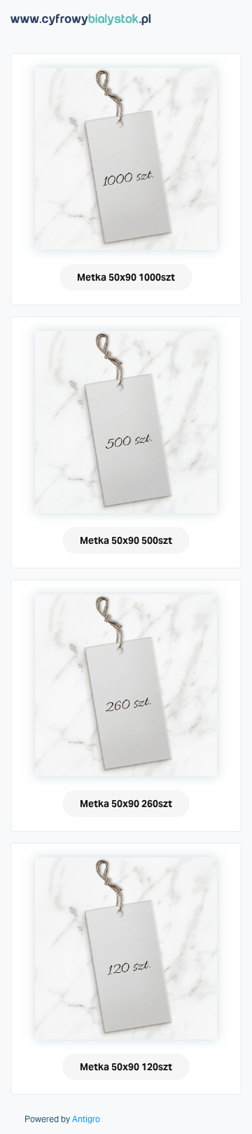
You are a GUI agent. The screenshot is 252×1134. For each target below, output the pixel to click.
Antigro (86, 1119)
